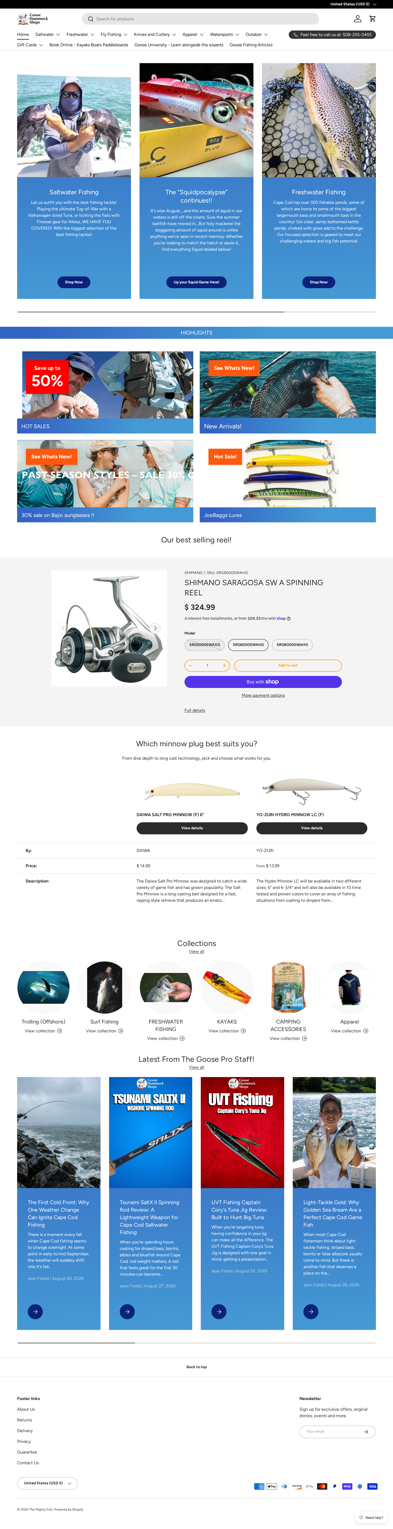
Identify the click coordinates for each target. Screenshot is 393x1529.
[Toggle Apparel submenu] (201, 34)
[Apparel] (349, 987)
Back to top (197, 1367)
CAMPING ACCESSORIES (288, 1025)
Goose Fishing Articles (251, 44)
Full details (194, 710)
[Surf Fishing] (105, 987)
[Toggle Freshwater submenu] (92, 34)
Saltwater (44, 34)
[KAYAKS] (227, 987)
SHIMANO (193, 572)
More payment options (263, 695)
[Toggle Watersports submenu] (237, 34)
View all (196, 951)
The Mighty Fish (41, 1509)
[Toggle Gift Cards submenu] (41, 45)
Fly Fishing (111, 34)
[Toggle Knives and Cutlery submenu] (174, 34)
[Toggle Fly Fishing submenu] (125, 34)
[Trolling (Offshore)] (43, 987)
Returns (24, 1419)
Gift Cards (27, 44)
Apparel (190, 34)
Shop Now (74, 282)
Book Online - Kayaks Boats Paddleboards (88, 44)
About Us (26, 1409)
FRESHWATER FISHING (166, 1025)
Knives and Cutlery (152, 34)
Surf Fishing (104, 1021)
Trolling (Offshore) (43, 1021)
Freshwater (77, 34)
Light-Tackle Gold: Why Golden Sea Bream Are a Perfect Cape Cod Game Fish (332, 1213)
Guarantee (27, 1452)
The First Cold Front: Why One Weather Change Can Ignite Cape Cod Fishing (58, 1213)
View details (192, 828)
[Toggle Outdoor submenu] (266, 34)
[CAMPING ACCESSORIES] (288, 987)
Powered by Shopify (68, 1509)
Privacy (24, 1441)
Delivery (25, 1430)
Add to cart (288, 665)
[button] (373, 19)
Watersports (221, 34)
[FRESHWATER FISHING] (166, 987)
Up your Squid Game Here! (196, 282)
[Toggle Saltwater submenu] (58, 34)
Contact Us (28, 1462)
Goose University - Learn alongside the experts (178, 44)
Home (23, 34)
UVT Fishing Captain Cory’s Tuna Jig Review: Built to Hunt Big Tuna (239, 1209)
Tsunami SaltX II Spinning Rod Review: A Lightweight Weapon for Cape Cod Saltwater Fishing (149, 1217)
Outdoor (253, 34)
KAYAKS (227, 1021)
